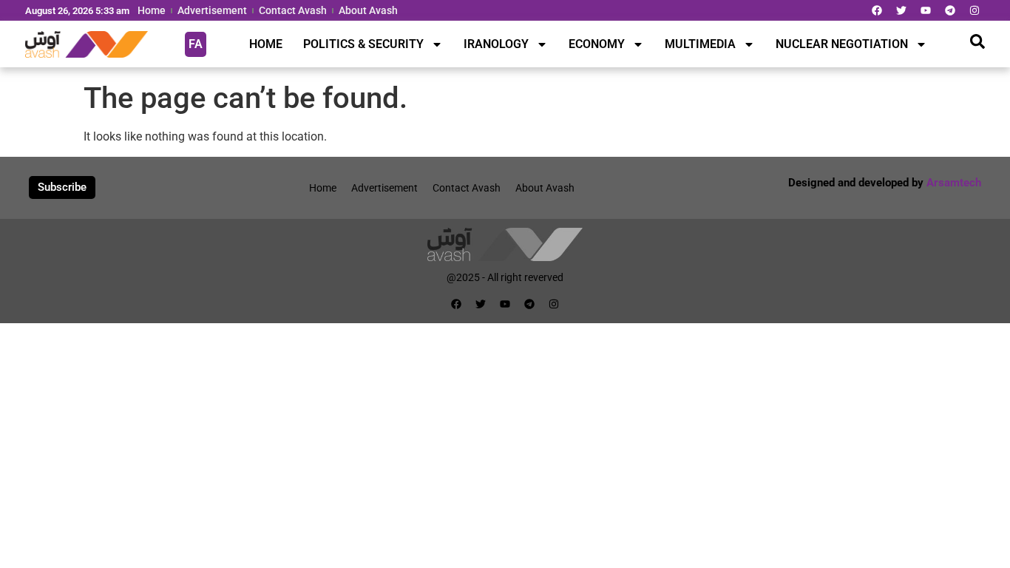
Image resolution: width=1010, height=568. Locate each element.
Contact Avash (293, 10)
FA (196, 44)
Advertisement (212, 10)
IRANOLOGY (496, 44)
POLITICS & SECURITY (363, 44)
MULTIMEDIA (700, 44)
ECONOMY (597, 44)
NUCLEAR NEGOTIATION (842, 44)
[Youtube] (925, 10)
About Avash (368, 10)
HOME (265, 44)
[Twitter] (901, 10)
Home (152, 10)
